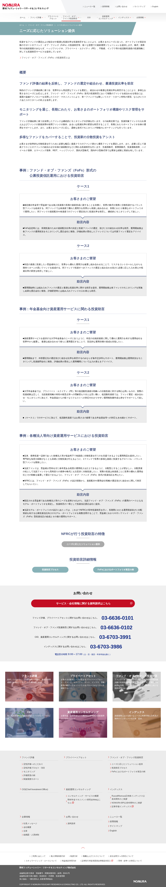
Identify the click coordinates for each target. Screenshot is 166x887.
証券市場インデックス (121, 806)
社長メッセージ (30, 823)
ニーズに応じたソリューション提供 (127, 764)
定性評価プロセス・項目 (34, 768)
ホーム (22, 17)
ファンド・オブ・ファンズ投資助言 (70, 17)
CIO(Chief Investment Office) (35, 789)
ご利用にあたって (38, 856)
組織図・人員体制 (31, 835)
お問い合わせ (121, 6)
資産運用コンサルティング (105, 17)
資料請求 (71, 823)
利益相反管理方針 (69, 861)
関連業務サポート (31, 779)
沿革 (25, 831)
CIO (89, 17)
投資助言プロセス (50, 569)
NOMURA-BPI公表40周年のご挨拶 (127, 803)
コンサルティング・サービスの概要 (83, 796)
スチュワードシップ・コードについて (41, 861)
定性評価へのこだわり (33, 764)
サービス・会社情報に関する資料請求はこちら (83, 603)
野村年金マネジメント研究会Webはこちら (84, 801)
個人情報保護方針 (58, 856)
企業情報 (140, 17)
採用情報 (105, 6)
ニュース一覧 (89, 6)
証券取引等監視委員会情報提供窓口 (96, 861)
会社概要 (27, 827)
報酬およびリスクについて (94, 856)
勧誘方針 (74, 856)
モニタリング (29, 771)
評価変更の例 (29, 775)
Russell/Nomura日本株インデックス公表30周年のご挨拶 (128, 797)
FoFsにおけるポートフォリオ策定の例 (116, 569)
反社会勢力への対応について (121, 856)
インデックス (123, 17)
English (155, 6)
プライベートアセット (53, 17)
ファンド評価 (35, 17)
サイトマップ (139, 6)
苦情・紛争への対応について (130, 861)
